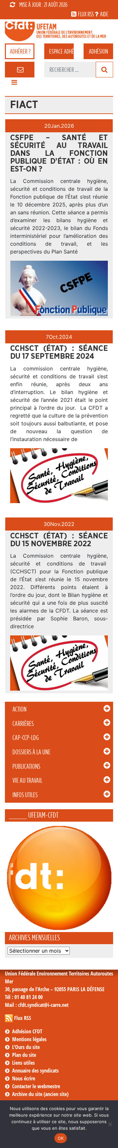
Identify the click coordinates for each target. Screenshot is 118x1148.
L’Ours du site (26, 1047)
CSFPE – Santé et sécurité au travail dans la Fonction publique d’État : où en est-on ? (59, 153)
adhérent (61, 51)
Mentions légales (29, 1039)
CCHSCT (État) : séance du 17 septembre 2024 (59, 352)
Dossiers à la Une (31, 752)
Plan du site (24, 1054)
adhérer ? (20, 51)
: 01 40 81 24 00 (24, 997)
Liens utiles (23, 1062)
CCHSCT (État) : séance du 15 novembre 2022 (59, 540)
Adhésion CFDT (27, 1031)
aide (104, 14)
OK (61, 1138)
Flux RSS (22, 1018)
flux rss (86, 14)
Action (19, 709)
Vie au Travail (27, 780)
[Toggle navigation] (14, 83)
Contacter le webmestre (36, 1086)
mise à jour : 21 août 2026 (43, 4)
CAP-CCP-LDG (25, 737)
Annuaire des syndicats (35, 1070)
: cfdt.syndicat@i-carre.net (37, 1005)
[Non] (110, 1124)
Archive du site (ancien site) (40, 1094)
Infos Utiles (25, 794)
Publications (26, 766)
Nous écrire (23, 1078)
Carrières (23, 723)
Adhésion (98, 51)
